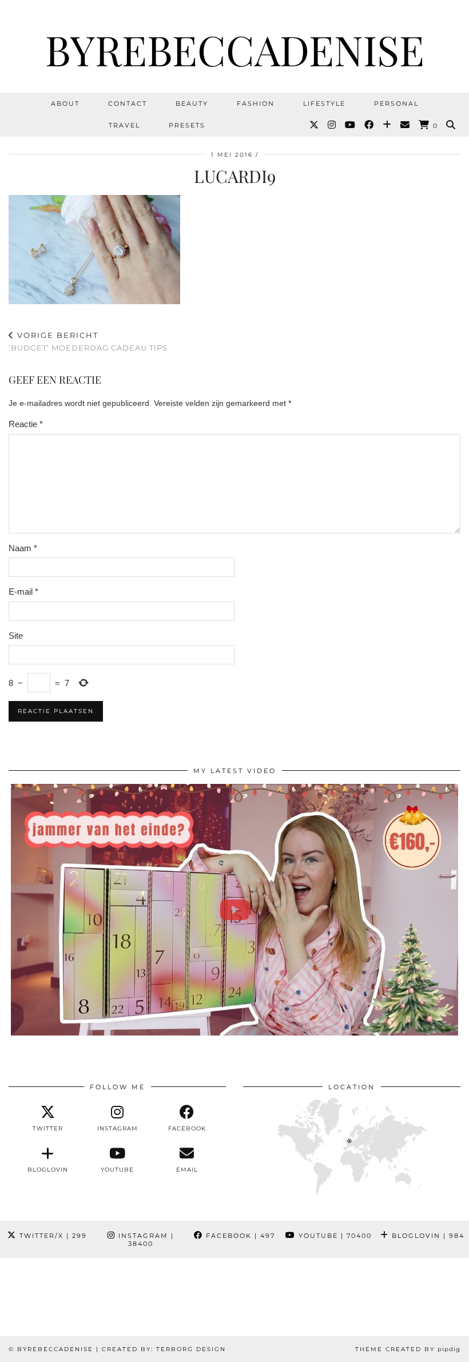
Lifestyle (324, 103)
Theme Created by (407, 1349)
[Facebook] (369, 125)
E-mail (23, 591)
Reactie (26, 424)
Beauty (192, 103)
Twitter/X (52, 1236)
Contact (127, 103)
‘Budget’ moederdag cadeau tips (88, 341)
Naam (23, 548)
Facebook (239, 1236)
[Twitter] (314, 125)
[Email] (405, 125)
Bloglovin (426, 1236)
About (65, 103)
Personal (396, 103)
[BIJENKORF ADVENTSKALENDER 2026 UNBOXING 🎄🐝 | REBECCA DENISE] (234, 910)
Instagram (145, 1240)
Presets (187, 125)
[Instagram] (332, 125)
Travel (124, 125)
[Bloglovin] (387, 125)
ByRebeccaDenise (234, 49)
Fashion (256, 103)
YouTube (334, 1236)
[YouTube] (350, 125)
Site (16, 635)
